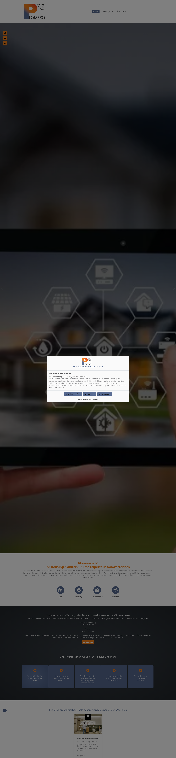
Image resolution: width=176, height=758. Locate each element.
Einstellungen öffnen (73, 394)
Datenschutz (83, 399)
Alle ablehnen (90, 394)
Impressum (93, 399)
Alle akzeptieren (105, 394)
